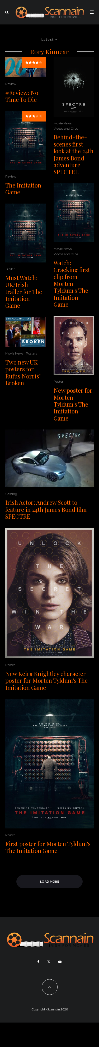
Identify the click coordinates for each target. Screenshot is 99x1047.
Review (10, 84)
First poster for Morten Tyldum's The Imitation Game (48, 847)
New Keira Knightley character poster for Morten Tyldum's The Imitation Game (46, 680)
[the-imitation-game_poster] (74, 345)
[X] (48, 961)
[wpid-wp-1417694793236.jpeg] (74, 87)
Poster (58, 381)
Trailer (10, 269)
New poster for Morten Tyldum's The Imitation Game (73, 404)
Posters (31, 353)
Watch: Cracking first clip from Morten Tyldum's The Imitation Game (72, 283)
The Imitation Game (23, 189)
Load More (49, 881)
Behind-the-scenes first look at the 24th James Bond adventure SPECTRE (73, 154)
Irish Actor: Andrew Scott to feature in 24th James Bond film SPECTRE (46, 509)
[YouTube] (59, 961)
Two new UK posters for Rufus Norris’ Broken (23, 373)
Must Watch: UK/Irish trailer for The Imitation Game (23, 291)
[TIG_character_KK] (49, 593)
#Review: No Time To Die (21, 96)
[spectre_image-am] (49, 458)
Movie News (14, 353)
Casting (11, 494)
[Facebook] (38, 961)
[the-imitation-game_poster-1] (25, 140)
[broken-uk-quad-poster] (25, 332)
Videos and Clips (66, 128)
